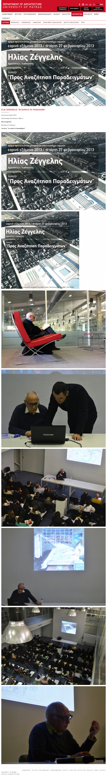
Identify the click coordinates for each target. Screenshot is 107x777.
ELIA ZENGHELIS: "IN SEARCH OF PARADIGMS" (23, 110)
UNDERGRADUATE (45, 14)
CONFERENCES (26, 22)
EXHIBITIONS (37, 22)
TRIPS (83, 22)
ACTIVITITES (77, 14)
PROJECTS (88, 14)
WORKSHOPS (15, 22)
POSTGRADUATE (29, 14)
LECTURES (5, 22)
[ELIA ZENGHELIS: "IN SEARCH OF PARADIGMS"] (53, 171)
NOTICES (18, 14)
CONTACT (6, 18)
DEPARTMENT (7, 14)
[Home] (22, 6)
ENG (101, 4)
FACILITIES (66, 14)
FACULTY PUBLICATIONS (71, 22)
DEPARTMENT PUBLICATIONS (52, 22)
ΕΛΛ (97, 4)
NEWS (96, 14)
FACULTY (56, 14)
